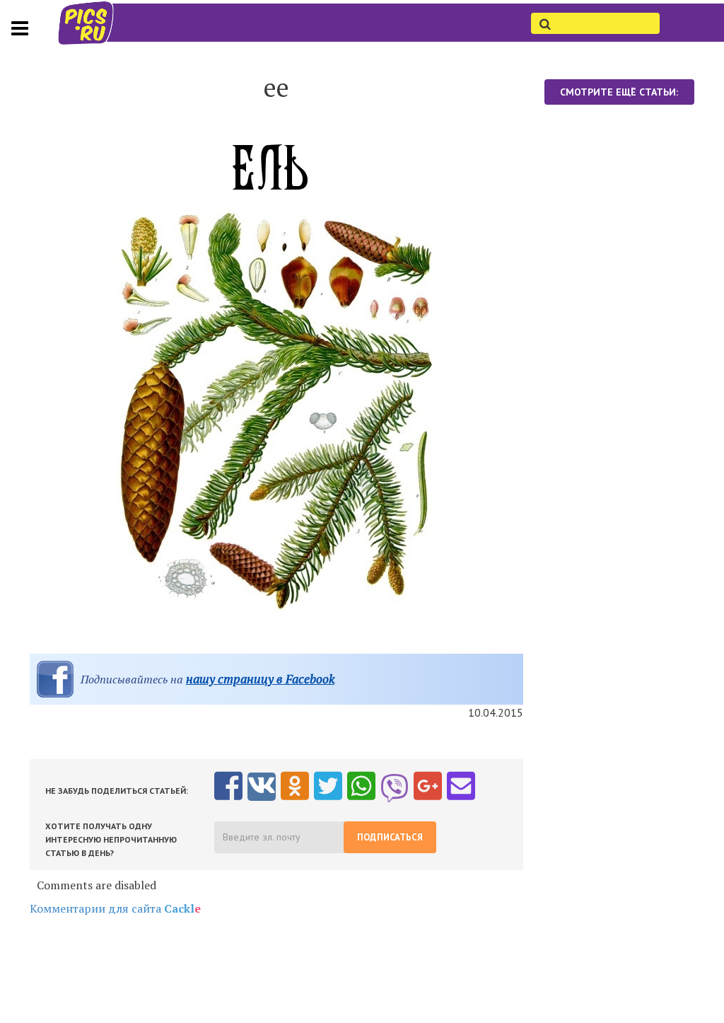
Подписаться (390, 837)
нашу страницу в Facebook (260, 679)
